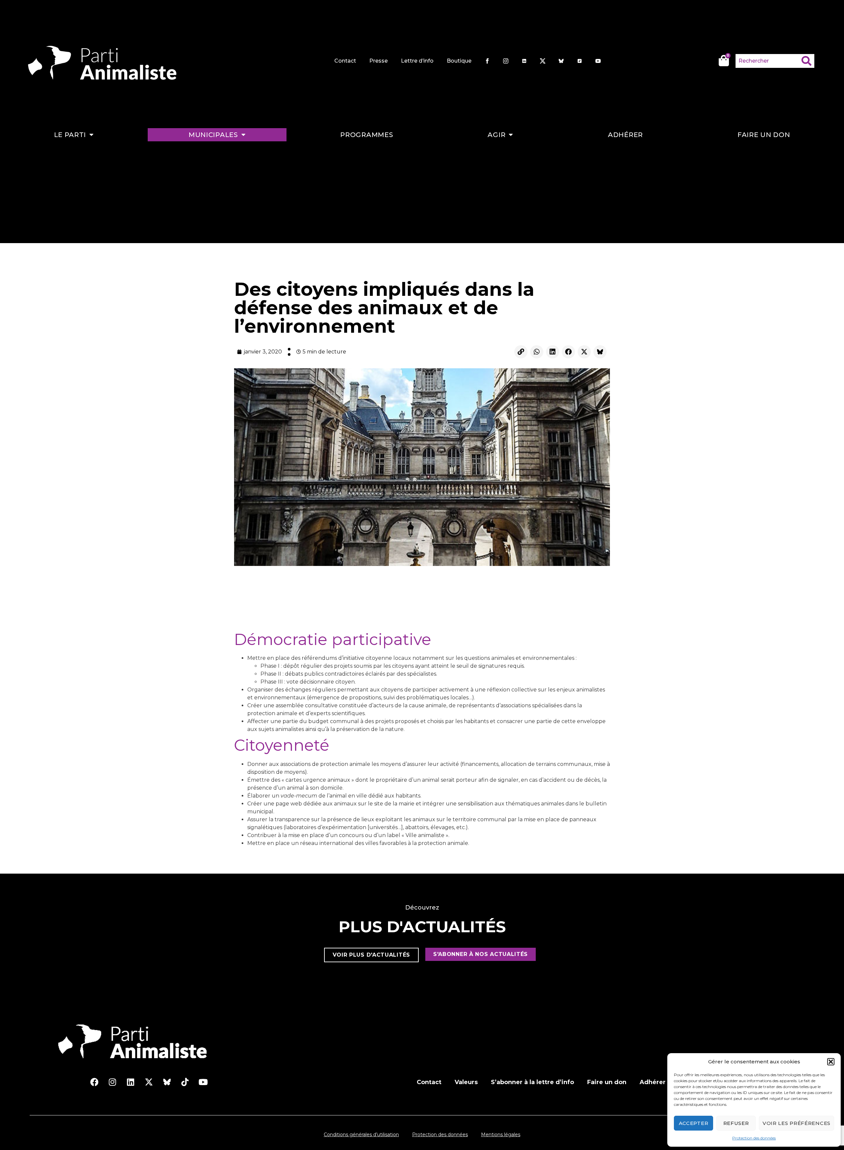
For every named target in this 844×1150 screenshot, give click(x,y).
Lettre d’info (417, 61)
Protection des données (754, 1138)
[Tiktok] (185, 1082)
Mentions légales (500, 1134)
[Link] (521, 351)
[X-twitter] (584, 351)
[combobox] (768, 61)
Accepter (693, 1123)
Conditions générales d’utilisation (361, 1134)
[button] (831, 1061)
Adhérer (625, 135)
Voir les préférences (796, 1123)
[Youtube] (203, 1082)
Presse (378, 61)
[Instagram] (112, 1082)
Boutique (459, 61)
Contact (345, 61)
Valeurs (466, 1082)
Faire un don (764, 135)
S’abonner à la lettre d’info (532, 1082)
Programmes (366, 135)
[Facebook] (568, 351)
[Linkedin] (552, 351)
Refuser (736, 1123)
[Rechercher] (807, 61)
